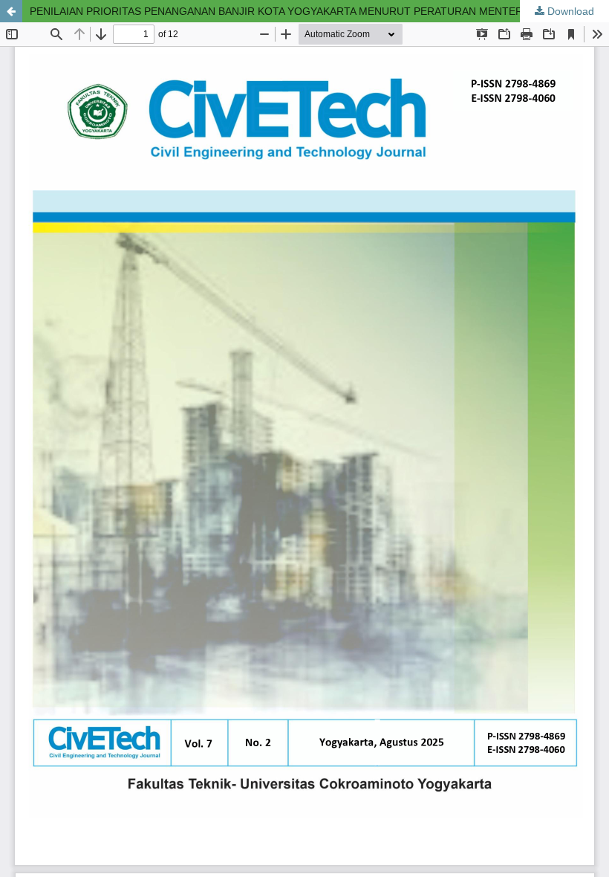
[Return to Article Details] (11, 11)
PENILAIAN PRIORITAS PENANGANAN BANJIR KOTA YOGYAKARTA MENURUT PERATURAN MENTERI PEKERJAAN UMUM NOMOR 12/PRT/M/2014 (319, 11)
